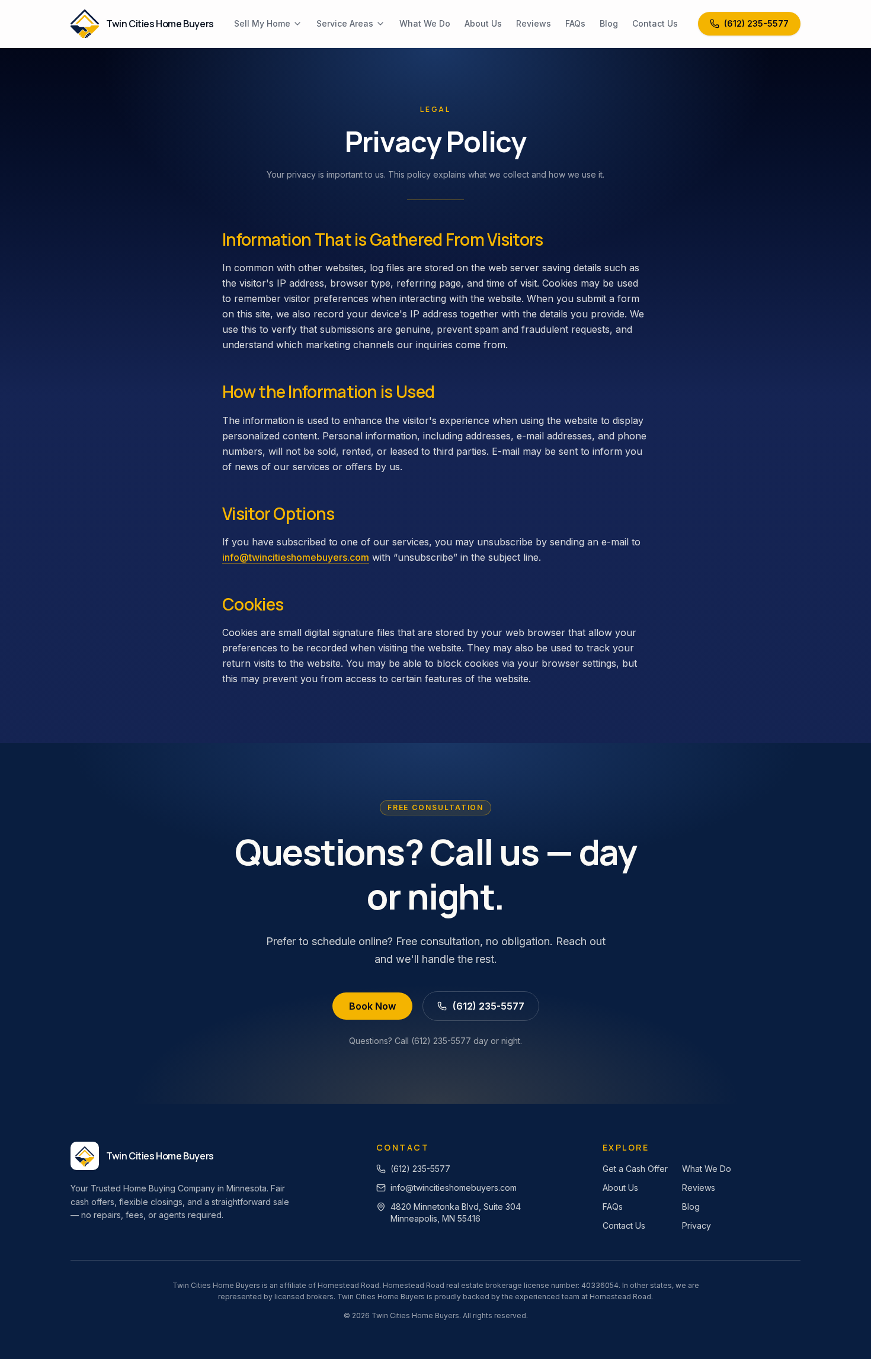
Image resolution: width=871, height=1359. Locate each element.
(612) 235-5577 (756, 23)
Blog (609, 23)
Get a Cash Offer (635, 1169)
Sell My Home (262, 23)
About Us (483, 23)
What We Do (424, 23)
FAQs (575, 23)
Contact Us (655, 23)
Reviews (533, 23)
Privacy (696, 1225)
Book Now (372, 1006)
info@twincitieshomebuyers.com (295, 557)
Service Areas (344, 23)
